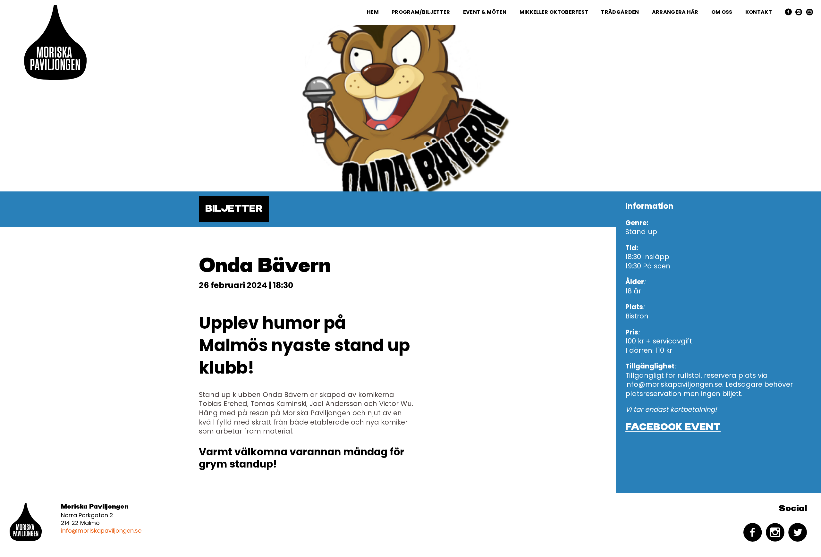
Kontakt (758, 12)
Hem (373, 12)
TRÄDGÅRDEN (620, 12)
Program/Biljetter (421, 12)
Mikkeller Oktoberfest (554, 12)
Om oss (721, 12)
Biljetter (234, 209)
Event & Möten (485, 12)
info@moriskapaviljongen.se (101, 531)
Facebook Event (673, 427)
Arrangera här (675, 12)
